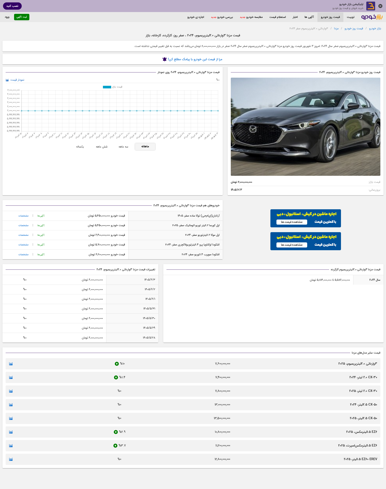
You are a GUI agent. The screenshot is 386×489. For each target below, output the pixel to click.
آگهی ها (309, 17)
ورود (7, 17)
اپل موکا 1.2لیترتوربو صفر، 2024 (202, 235)
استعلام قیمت (277, 17)
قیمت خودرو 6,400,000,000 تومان (106, 235)
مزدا (336, 28)
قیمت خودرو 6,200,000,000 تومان (107, 254)
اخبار (295, 17)
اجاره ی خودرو (195, 17)
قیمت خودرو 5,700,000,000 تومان (106, 244)
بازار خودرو (375, 28)
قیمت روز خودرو (330, 17)
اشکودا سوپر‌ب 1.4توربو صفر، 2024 (201, 254)
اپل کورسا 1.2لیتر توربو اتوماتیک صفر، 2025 (196, 225)
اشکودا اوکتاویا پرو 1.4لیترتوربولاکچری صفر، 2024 (192, 244)
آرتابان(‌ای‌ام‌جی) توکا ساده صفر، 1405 (199, 215)
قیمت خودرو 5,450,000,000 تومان (106, 215)
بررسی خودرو (225, 17)
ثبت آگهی (21, 17)
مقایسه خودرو (254, 17)
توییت (350, 17)
